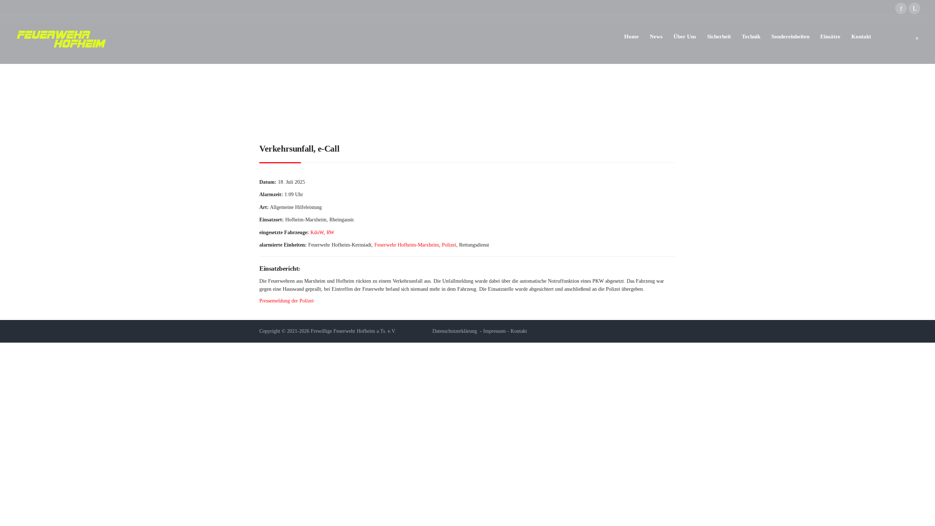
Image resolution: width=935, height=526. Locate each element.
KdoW (317, 232)
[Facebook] (901, 8)
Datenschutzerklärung (454, 331)
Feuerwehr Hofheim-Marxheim (406, 245)
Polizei (449, 245)
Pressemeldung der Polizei (286, 301)
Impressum (494, 331)
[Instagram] (914, 8)
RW (330, 232)
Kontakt (519, 331)
